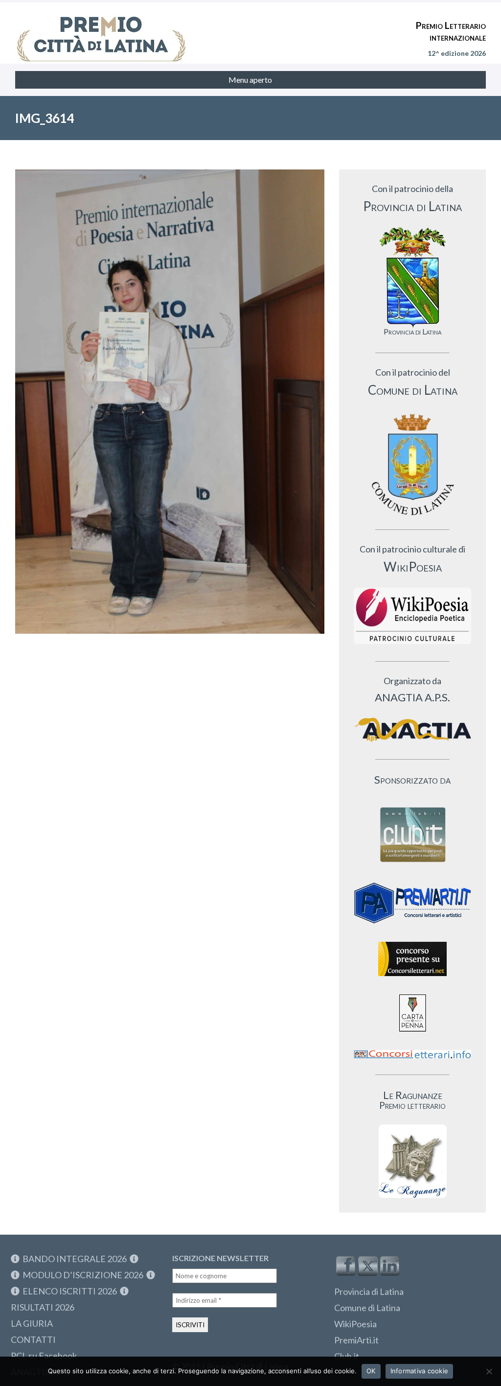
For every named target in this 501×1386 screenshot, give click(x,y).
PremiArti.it (356, 1340)
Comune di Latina (367, 1307)
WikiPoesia (355, 1323)
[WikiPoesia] (412, 616)
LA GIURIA (32, 1323)
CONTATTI (33, 1339)
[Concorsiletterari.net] (412, 978)
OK (371, 1371)
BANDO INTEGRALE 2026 (75, 1258)
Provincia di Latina (369, 1291)
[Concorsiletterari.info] (412, 1060)
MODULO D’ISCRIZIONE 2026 (83, 1274)
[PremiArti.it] (412, 926)
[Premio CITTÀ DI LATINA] (101, 29)
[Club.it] (412, 834)
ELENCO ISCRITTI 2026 (70, 1291)
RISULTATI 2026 (42, 1307)
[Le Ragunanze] (412, 1161)
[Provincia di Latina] (412, 277)
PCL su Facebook (44, 1355)
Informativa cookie (419, 1371)
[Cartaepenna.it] (412, 1034)
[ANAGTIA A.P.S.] (412, 729)
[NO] (489, 1371)
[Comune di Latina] (412, 465)
